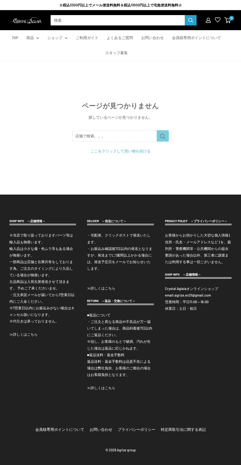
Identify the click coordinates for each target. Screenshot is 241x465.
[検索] (191, 20)
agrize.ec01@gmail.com (193, 295)
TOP (15, 37)
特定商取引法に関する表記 (183, 429)
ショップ (54, 37)
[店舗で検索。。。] (163, 136)
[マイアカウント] (208, 20)
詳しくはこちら (25, 334)
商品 (30, 37)
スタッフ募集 (116, 52)
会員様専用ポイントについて (196, 37)
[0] (228, 20)
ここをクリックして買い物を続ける (120, 151)
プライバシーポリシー (136, 429)
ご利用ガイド (87, 37)
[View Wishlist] (218, 21)
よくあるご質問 (120, 37)
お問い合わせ (152, 37)
